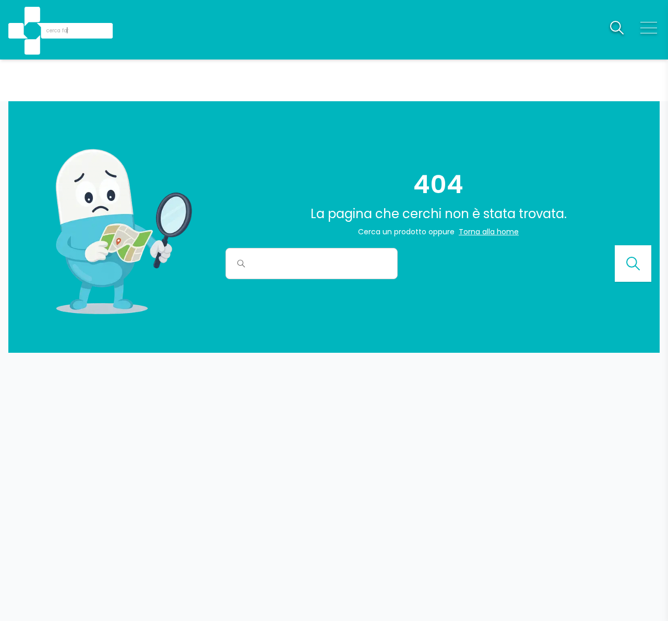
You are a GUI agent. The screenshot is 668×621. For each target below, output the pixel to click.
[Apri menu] (649, 28)
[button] (33, 16)
